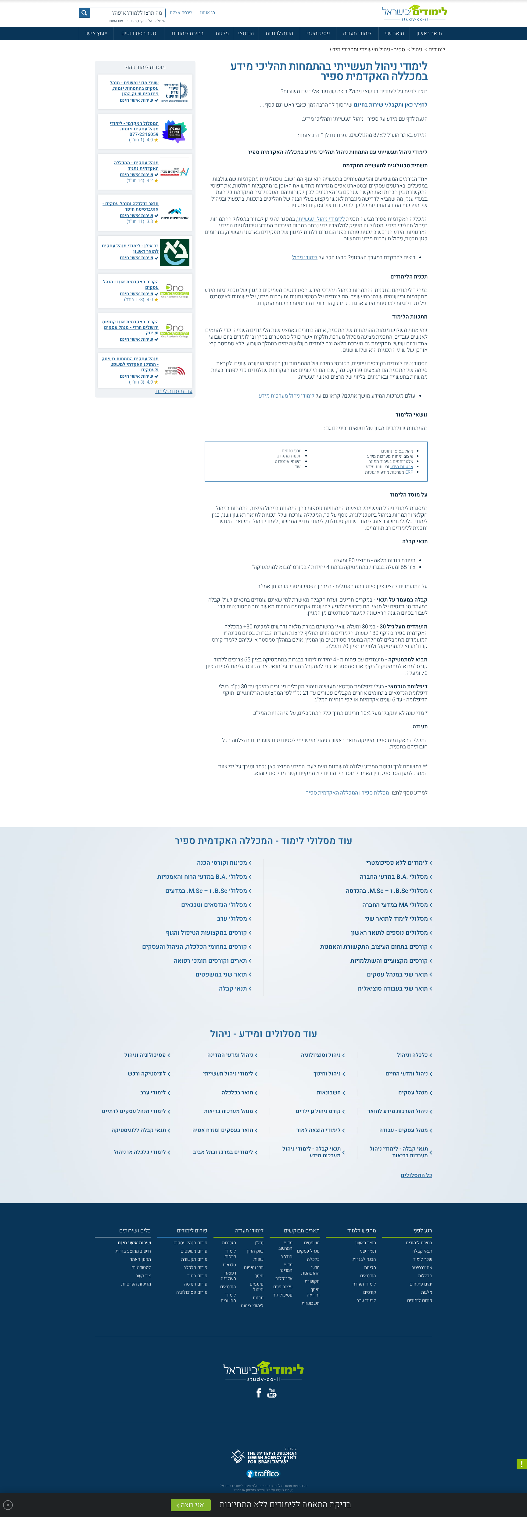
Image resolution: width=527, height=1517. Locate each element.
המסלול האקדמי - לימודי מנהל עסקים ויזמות (134, 126)
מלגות (222, 33)
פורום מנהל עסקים (190, 1242)
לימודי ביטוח (252, 1305)
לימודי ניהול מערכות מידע (286, 396)
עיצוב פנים (282, 1286)
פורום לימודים (419, 1300)
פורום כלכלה (195, 1267)
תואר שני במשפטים (221, 974)
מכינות (370, 1267)
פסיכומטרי (318, 33)
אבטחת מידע (401, 467)
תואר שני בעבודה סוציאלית (393, 988)
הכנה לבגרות (279, 33)
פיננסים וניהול (257, 1287)
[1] (295, 135)
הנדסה (286, 1256)
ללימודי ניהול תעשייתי (321, 219)
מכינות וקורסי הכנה (222, 862)
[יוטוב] (272, 1393)
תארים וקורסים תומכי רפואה (210, 960)
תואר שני (394, 33)
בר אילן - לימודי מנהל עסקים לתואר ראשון (130, 248)
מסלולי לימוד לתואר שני (396, 918)
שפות (258, 1259)
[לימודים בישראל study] (414, 13)
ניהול (416, 49)
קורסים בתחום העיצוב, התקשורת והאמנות (374, 946)
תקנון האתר (140, 1259)
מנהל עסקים (308, 1251)
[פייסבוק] (258, 1393)
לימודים (436, 49)
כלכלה (313, 1259)
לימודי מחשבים (228, 1298)
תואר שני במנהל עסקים (397, 974)
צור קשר (143, 1275)
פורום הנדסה (195, 1284)
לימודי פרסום (230, 1254)
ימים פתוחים (421, 1284)
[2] (288, 135)
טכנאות (229, 1264)
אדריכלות (283, 1278)
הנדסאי (246, 33)
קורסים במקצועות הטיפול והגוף (206, 932)
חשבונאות (311, 1303)
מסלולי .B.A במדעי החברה (394, 876)
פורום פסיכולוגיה (191, 1292)
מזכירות (229, 1242)
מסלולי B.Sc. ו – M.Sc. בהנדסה (387, 890)
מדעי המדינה (285, 1267)
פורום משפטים (194, 1251)
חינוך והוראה (313, 1292)
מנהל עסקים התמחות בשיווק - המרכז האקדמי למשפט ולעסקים (130, 364)
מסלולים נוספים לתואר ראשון (389, 932)
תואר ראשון (429, 33)
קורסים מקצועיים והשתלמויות (389, 960)
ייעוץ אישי (96, 33)
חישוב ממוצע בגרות (133, 1251)
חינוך (259, 1275)
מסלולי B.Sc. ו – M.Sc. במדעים (206, 890)
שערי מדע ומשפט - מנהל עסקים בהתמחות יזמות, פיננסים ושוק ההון (134, 88)
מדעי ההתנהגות (310, 1270)
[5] (268, 135)
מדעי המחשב (285, 1245)
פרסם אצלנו (181, 12)
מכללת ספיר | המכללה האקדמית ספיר (347, 793)
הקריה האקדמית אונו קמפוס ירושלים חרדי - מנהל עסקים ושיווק (130, 327)
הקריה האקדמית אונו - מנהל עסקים (131, 284)
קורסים (369, 1292)
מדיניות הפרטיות (136, 1284)
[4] (275, 135)
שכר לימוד (422, 1259)
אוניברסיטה (421, 1267)
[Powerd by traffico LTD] (263, 1474)
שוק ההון (255, 1251)
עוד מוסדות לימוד (173, 391)
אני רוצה (192, 1505)
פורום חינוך (197, 1275)
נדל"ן (259, 1242)
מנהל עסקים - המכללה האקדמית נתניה (136, 165)
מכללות (425, 1275)
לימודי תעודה (357, 33)
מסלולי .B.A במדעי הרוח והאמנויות (202, 876)
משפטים (312, 1242)
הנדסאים (368, 1275)
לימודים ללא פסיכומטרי (397, 862)
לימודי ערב (366, 1300)
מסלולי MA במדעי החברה (395, 904)
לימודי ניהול (304, 257)
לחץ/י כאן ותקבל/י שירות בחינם (391, 105)
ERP (409, 472)
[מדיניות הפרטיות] (522, 1464)
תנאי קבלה (233, 988)
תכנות (258, 1297)
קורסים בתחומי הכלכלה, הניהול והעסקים (194, 946)
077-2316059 (144, 134)
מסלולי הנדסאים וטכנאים (214, 904)
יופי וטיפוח (254, 1267)
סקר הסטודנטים (138, 33)
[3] (282, 135)
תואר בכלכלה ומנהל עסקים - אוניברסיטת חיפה (130, 206)
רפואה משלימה (228, 1276)
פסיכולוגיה (282, 1295)
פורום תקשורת (194, 1259)
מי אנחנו (207, 12)
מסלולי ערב (232, 918)
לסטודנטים (141, 1267)
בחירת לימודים (187, 33)
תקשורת (312, 1281)
